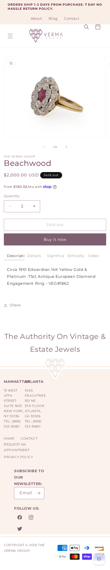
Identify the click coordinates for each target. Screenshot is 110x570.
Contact (29, 438)
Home (9, 438)
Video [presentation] (93, 255)
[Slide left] (43, 147)
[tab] (14, 256)
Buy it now (55, 239)
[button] (10, 36)
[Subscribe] (38, 493)
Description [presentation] (15, 255)
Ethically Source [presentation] (76, 255)
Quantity (11, 196)
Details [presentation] (34, 255)
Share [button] (15, 305)
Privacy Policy (18, 457)
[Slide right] (66, 147)
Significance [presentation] (55, 255)
